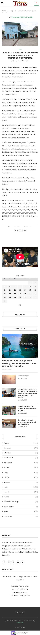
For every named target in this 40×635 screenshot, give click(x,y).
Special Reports (21, 506)
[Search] (36, 3)
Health (21, 472)
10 (5, 290)
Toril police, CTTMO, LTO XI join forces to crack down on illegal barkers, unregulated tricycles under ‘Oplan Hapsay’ (27, 393)
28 (25, 297)
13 (20, 290)
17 (5, 294)
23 (35, 294)
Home (4, 11)
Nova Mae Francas (23, 61)
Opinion (21, 492)
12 (15, 290)
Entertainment (21, 458)
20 (20, 294)
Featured (21, 467)
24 (5, 297)
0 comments (28, 227)
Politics (21, 497)
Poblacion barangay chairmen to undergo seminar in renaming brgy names (20, 55)
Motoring (21, 482)
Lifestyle (21, 477)
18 (10, 294)
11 (10, 290)
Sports (21, 511)
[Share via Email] (25, 231)
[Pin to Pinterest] (22, 231)
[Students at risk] (9, 379)
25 (10, 297)
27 (20, 297)
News (21, 487)
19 (15, 294)
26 (15, 297)
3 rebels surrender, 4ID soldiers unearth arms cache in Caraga (27, 408)
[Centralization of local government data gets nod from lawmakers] (9, 423)
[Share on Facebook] (17, 231)
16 (35, 290)
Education (21, 453)
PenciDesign (20, 622)
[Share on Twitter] (20, 230)
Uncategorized (21, 516)
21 (25, 294)
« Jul (19, 305)
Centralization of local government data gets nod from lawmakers (27, 422)
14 (25, 290)
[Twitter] (22, 612)
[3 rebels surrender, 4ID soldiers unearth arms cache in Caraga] (9, 410)
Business (21, 443)
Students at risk (23, 376)
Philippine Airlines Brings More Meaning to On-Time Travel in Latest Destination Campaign (19, 363)
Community (21, 448)
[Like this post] (15, 231)
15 (30, 290)
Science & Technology (21, 502)
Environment (21, 462)
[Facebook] (17, 612)
